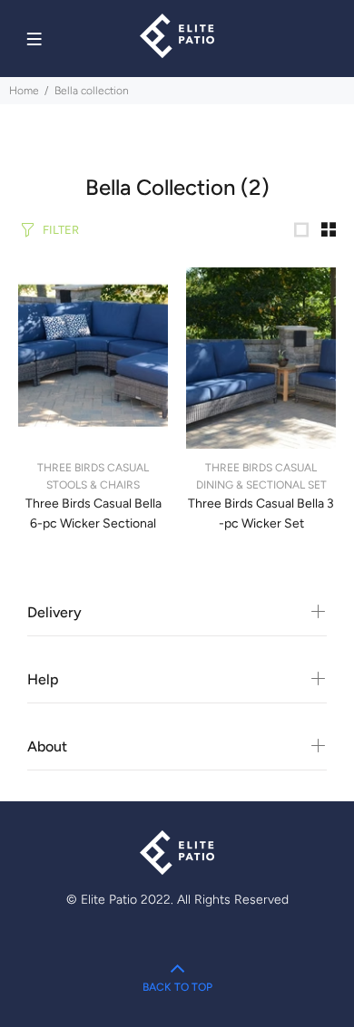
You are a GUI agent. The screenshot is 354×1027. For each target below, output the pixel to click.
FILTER (61, 230)
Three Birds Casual (93, 467)
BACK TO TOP (177, 987)
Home (24, 90)
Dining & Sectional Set (261, 485)
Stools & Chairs (93, 485)
